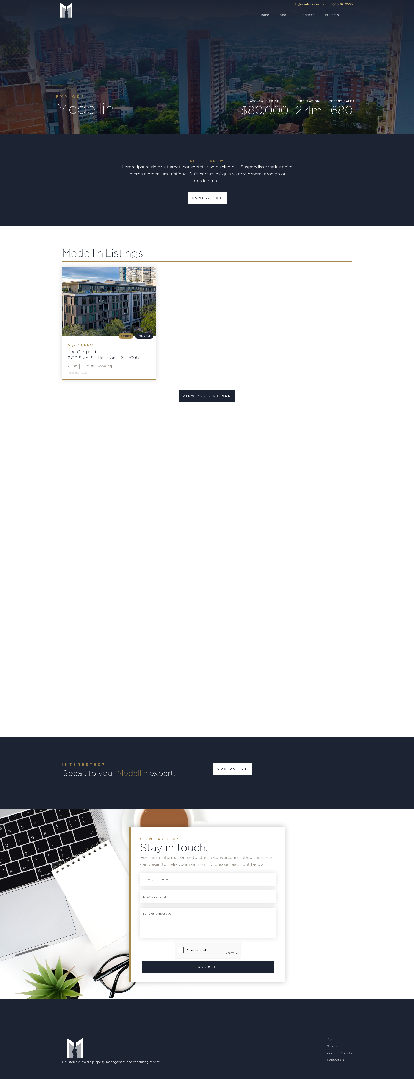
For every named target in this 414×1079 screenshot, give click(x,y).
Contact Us (207, 197)
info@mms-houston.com (308, 4)
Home (264, 15)
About (284, 15)
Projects (332, 15)
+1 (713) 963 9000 (341, 4)
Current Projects (339, 1053)
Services (307, 15)
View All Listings (207, 396)
